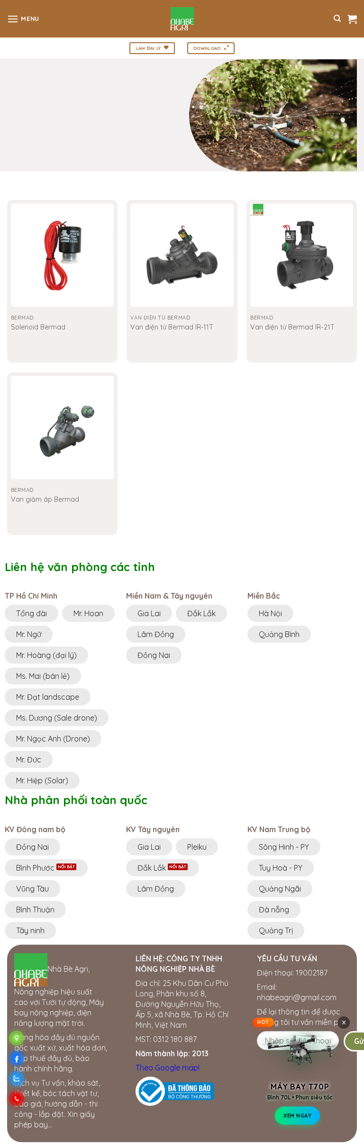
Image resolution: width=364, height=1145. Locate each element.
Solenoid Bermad (38, 327)
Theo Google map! (168, 1067)
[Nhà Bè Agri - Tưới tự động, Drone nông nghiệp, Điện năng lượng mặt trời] (182, 19)
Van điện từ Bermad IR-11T (171, 327)
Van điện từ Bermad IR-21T (292, 327)
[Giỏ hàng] (352, 19)
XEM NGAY (297, 1116)
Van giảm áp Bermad (45, 499)
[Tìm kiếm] (337, 18)
